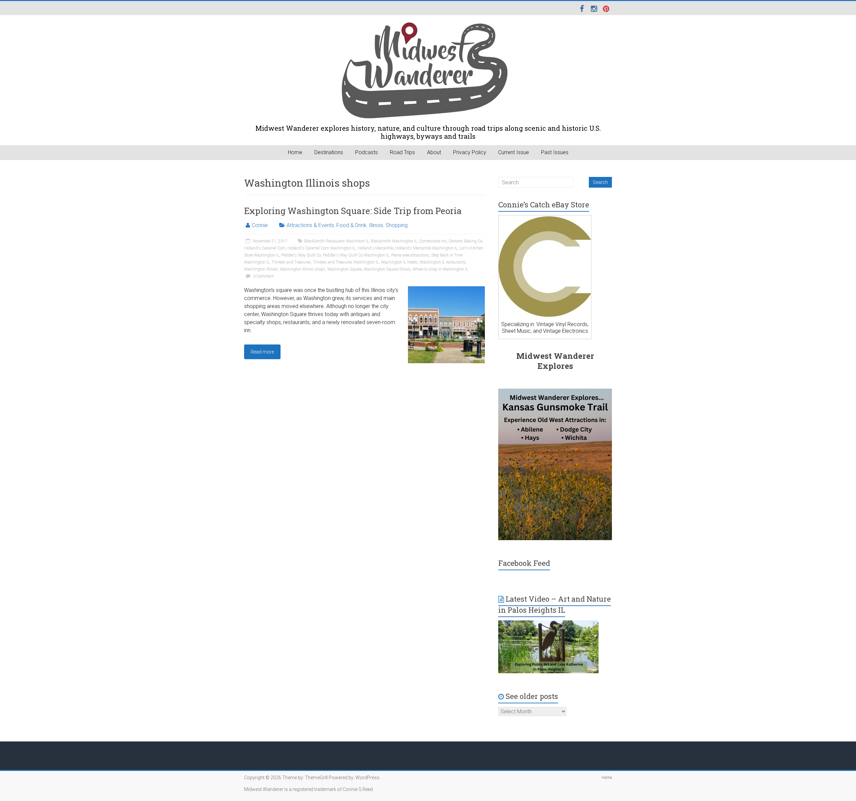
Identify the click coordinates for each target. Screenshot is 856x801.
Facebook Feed (524, 563)
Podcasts (366, 152)
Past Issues (554, 152)
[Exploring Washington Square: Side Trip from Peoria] (446, 289)
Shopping (397, 225)
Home (295, 152)
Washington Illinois (261, 269)
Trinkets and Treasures (291, 262)
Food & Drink (351, 225)
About (434, 152)
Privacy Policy (469, 152)
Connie (260, 225)
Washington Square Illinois (387, 269)
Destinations (328, 152)
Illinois (376, 225)
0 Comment (263, 276)
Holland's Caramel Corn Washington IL (321, 248)
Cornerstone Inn (433, 241)
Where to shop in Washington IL (440, 269)
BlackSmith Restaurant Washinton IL (336, 241)
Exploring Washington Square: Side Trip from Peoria (353, 210)
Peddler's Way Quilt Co (301, 255)
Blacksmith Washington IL (394, 241)
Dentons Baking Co (465, 241)
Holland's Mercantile (375, 248)
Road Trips (402, 152)
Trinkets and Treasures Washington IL (346, 262)
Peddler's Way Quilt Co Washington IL (356, 255)
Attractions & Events (310, 225)
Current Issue (513, 152)
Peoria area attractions (410, 255)
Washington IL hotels (399, 262)
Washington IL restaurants (443, 262)
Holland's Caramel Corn (265, 248)
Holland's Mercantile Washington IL (426, 248)
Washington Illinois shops (302, 269)
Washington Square (344, 269)
